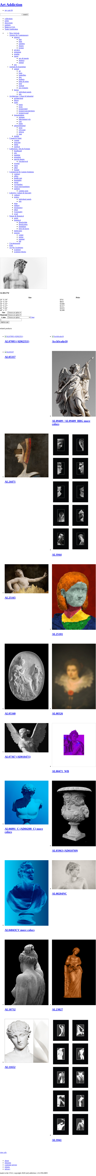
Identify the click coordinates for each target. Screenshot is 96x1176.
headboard (18, 151)
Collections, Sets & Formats (19, 149)
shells (16, 145)
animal (21, 63)
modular (17, 155)
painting (22, 44)
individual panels (25, 92)
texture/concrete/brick (27, 111)
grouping (17, 157)
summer (22, 239)
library (16, 100)
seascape (17, 142)
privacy (7, 1169)
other (16, 168)
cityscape (22, 130)
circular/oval (23, 161)
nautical (17, 147)
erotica (16, 197)
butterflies (22, 75)
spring (21, 237)
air (20, 71)
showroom (9, 23)
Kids (11, 245)
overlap (17, 163)
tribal (16, 210)
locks (21, 107)
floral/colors (23, 224)
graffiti (16, 136)
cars (20, 121)
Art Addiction (11, 4)
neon (20, 128)
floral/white (23, 222)
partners (8, 25)
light (20, 42)
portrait (21, 86)
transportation (19, 115)
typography (18, 212)
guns (16, 203)
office (16, 176)
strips (16, 166)
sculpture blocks (20, 252)
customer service (11, 1165)
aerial (16, 218)
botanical (17, 220)
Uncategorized (14, 243)
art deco (17, 50)
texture (21, 48)
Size (3, 312)
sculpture (17, 250)
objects (21, 132)
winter (21, 235)
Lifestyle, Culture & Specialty (20, 193)
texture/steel (23, 109)
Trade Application (11, 29)
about (7, 1161)
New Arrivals (14, 33)
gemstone (17, 52)
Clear (32, 317)
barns (21, 105)
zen (15, 65)
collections (9, 19)
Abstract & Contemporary (19, 35)
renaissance (18, 208)
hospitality (18, 180)
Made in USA (10, 27)
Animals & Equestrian (17, 67)
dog (20, 77)
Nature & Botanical (16, 216)
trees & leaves (24, 229)
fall (20, 241)
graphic (17, 54)
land (20, 84)
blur (20, 39)
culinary (17, 195)
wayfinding (18, 184)
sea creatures (23, 88)
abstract (17, 37)
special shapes (19, 159)
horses (16, 90)
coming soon (23, 191)
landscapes (18, 231)
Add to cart (4, 322)
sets (20, 94)
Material (3, 315)
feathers (21, 79)
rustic (16, 102)
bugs (20, 73)
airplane (22, 117)
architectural (18, 98)
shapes (21, 46)
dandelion (22, 227)
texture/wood (23, 113)
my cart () (9, 10)
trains (21, 124)
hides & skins (24, 81)
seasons (17, 233)
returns (7, 1167)
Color (3, 317)
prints (7, 21)
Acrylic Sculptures (16, 248)
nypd (16, 214)
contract (17, 174)
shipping (8, 1163)
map (20, 134)
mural (16, 56)
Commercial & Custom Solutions (21, 172)
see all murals (24, 58)
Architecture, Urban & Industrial (21, 96)
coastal (16, 140)
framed (16, 170)
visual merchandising (22, 187)
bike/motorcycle (25, 119)
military (17, 205)
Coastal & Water (15, 138)
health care (18, 178)
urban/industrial (20, 126)
